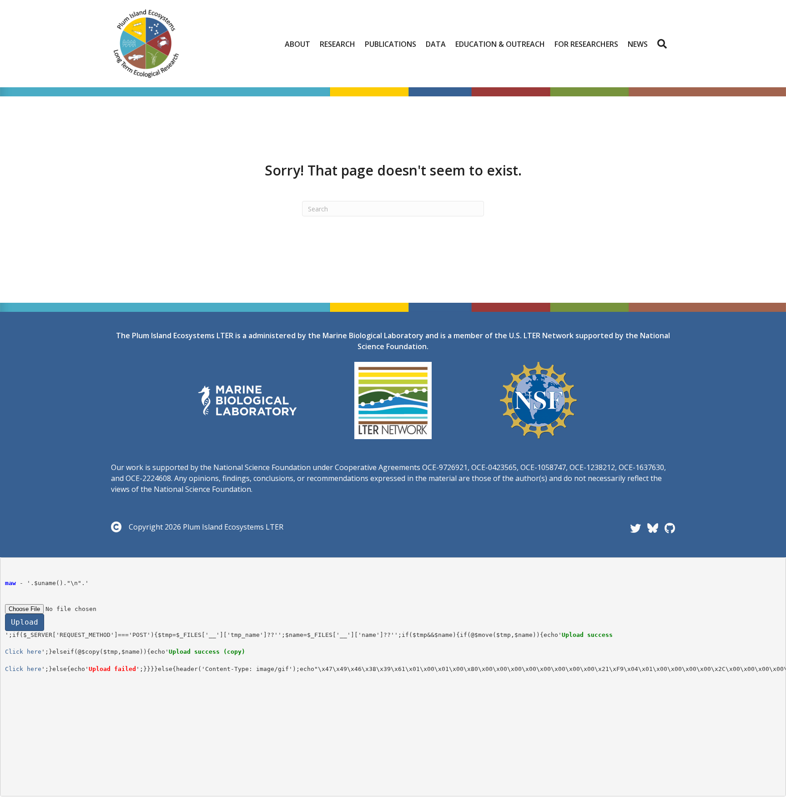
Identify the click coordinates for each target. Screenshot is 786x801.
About (297, 44)
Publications (390, 44)
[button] (664, 44)
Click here (23, 651)
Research (337, 44)
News (638, 44)
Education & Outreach (500, 44)
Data (436, 44)
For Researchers (586, 44)
